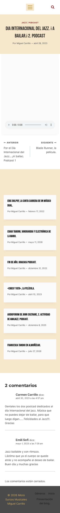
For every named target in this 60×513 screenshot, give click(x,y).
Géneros (40, 493)
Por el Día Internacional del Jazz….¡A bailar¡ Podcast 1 (14, 151)
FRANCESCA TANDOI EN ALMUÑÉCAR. (24, 345)
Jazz (24, 22)
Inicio (51, 493)
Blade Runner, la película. (46, 147)
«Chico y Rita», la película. (20, 288)
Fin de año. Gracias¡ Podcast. (21, 262)
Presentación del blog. (45, 501)
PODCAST (33, 22)
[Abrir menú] (30, 7)
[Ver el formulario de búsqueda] (52, 7)
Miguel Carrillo (24, 43)
